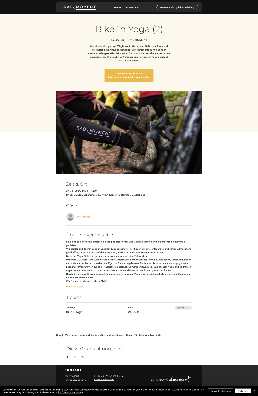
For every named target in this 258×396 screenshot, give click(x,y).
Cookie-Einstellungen (221, 390)
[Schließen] (254, 391)
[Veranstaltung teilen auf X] (74, 357)
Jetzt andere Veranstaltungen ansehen (129, 77)
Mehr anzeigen (74, 286)
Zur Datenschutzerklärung (70, 392)
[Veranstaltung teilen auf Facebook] (67, 357)
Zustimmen (243, 390)
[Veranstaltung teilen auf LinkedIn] (82, 357)
